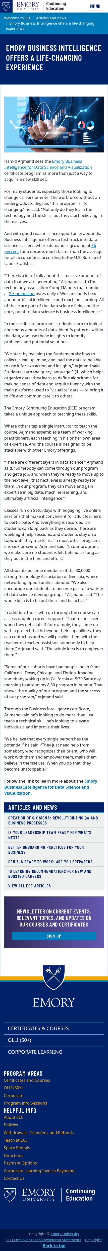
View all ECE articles (29, 885)
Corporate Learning (35, 1052)
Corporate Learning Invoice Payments (40, 1171)
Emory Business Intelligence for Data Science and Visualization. (50, 787)
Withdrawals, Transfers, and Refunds (39, 1133)
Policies (11, 1125)
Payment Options (20, 1163)
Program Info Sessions (25, 1103)
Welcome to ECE (17, 18)
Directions (13, 1156)
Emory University (65, 1234)
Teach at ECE (16, 1140)
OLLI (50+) (19, 1040)
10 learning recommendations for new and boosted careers (50, 873)
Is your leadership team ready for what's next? (49, 834)
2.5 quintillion (22, 294)
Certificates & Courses (38, 1028)
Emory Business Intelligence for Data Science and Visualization (48, 164)
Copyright (93, 1240)
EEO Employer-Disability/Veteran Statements (43, 1240)
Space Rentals (17, 1148)
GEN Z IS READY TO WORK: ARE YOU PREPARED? (50, 861)
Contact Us (14, 1179)
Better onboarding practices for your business (46, 849)
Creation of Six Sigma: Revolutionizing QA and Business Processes (53, 820)
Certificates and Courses (27, 1080)
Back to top (54, 1246)
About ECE (13, 1118)
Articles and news (51, 18)
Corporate (13, 1096)
